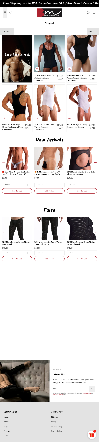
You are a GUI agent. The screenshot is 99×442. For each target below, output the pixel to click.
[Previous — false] (3, 231)
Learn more (15, 63)
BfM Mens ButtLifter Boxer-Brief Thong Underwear (81, 173)
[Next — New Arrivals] (95, 162)
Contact (7, 431)
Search (6, 436)
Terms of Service (58, 394)
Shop (5, 426)
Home (6, 417)
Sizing (53, 421)
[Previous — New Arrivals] (3, 162)
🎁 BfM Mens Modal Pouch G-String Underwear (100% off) (47, 173)
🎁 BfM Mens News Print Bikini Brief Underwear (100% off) (16, 173)
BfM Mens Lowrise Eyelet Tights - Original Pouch (81, 243)
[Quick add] (37, 69)
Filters (7, 31)
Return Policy (56, 431)
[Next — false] (95, 231)
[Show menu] (5, 12)
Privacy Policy (87, 393)
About (6, 421)
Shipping (54, 417)
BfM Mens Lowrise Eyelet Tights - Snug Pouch (16, 243)
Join (92, 389)
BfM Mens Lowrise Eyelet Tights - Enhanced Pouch (48, 243)
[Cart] (93, 12)
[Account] (88, 12)
